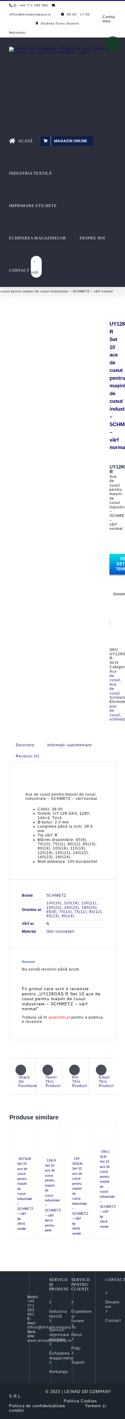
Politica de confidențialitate (37, 1406)
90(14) (68, 916)
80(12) (95, 912)
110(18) (71, 903)
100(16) (54, 903)
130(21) (88, 903)
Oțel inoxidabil (60, 931)
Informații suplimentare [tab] (69, 745)
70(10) (65, 912)
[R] (54, 329)
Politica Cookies (80, 1401)
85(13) (52, 916)
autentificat (59, 1017)
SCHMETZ (56, 895)
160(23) (71, 907)
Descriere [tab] (25, 745)
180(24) (89, 907)
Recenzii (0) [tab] (27, 756)
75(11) (80, 912)
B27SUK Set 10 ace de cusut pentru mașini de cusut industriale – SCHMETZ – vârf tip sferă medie (25, 1193)
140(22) (54, 907)
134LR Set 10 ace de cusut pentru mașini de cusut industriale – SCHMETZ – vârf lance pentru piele (53, 1195)
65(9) (51, 912)
